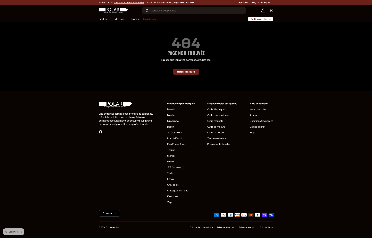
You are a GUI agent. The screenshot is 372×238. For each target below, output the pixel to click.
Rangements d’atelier (218, 144)
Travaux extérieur (216, 138)
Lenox (170, 179)
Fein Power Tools (176, 144)
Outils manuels (215, 121)
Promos (135, 18)
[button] (271, 10)
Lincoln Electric (175, 138)
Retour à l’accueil (186, 71)
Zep (169, 202)
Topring (171, 150)
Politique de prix (266, 227)
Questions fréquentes (261, 121)
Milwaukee (173, 121)
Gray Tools (173, 184)
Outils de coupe (215, 132)
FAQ (254, 2)
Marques (119, 18)
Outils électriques (216, 109)
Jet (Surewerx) (174, 132)
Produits (103, 18)
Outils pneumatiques (218, 115)
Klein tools (172, 196)
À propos (243, 2)
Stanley (171, 155)
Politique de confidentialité (201, 227)
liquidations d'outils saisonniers (129, 2)
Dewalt (171, 109)
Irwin (170, 173)
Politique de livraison (226, 227)
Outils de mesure (216, 126)
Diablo (170, 161)
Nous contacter (258, 109)
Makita (171, 115)
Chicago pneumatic (177, 190)
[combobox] (194, 10)
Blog (252, 132)
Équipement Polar (113, 227)
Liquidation (149, 18)
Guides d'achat (257, 126)
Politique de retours (247, 227)
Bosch (170, 126)
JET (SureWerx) (175, 167)
